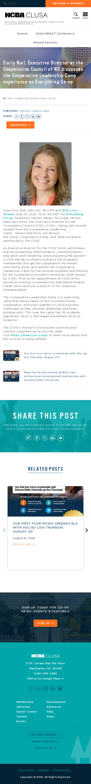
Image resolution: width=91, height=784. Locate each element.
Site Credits (26, 770)
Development (56, 702)
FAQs (50, 711)
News (50, 716)
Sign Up (43, 623)
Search (76, 18)
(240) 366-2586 (45, 673)
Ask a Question (44, 742)
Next (87, 530)
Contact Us (43, 748)
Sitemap (43, 770)
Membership (25, 702)
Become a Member (68, 3)
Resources (54, 707)
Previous (4, 530)
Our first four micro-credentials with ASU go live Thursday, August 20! (45, 527)
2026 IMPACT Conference (55, 33)
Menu (85, 18)
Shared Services (45, 42)
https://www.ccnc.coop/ (29, 335)
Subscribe (18, 125)
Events (23, 33)
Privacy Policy (61, 770)
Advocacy (23, 707)
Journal (22, 716)
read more (22, 544)
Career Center (27, 711)
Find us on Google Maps (44, 678)
